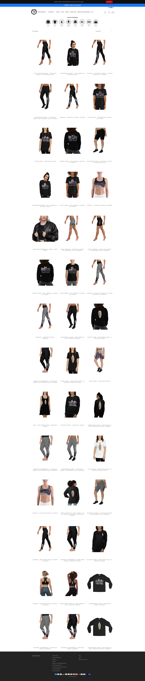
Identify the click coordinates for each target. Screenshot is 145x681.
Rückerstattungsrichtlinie (57, 665)
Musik (62, 12)
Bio (92, 12)
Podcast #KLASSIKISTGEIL (83, 12)
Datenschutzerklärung (56, 657)
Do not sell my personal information (59, 667)
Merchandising (41, 12)
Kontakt (53, 661)
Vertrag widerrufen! (36, 655)
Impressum (54, 659)
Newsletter (73, 12)
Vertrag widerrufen (56, 670)
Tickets (109, 1)
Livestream (51, 12)
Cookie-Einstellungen (56, 669)
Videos (67, 12)
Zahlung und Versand (83, 659)
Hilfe (80, 655)
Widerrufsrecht (55, 655)
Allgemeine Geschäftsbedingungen (59, 663)
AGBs (80, 657)
